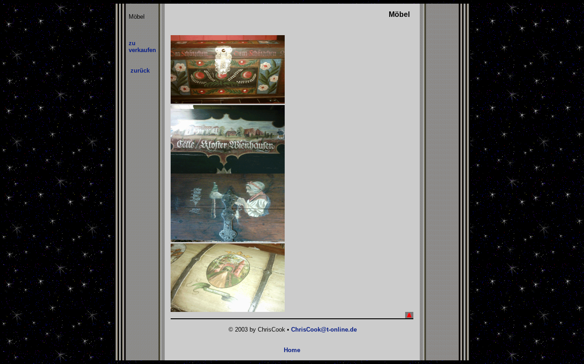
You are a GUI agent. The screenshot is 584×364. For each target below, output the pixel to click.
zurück (140, 70)
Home (292, 350)
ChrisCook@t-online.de (324, 329)
